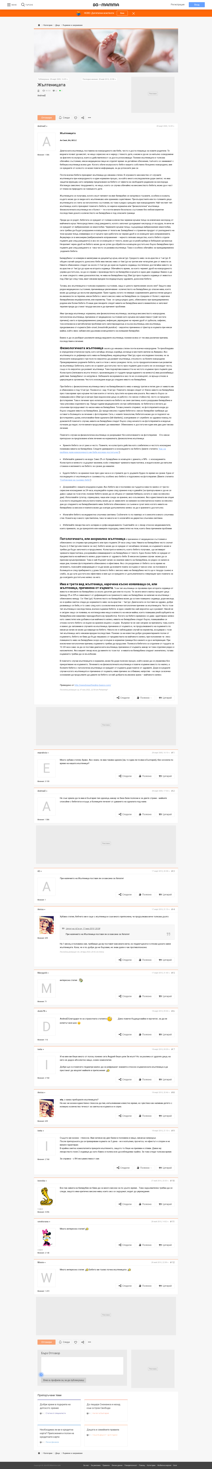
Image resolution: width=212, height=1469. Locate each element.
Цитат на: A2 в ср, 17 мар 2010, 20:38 (83, 928)
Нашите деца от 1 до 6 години (104, 1435)
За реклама (96, 1465)
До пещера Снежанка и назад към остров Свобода (103, 1406)
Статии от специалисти (56, 1413)
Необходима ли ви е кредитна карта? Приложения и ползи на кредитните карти (57, 1433)
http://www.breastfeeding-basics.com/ (93, 685)
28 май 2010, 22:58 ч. (107, 79)
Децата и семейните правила (103, 1429)
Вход (196, 4)
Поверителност (130, 1465)
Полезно (146, 697)
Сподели (125, 697)
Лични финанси (52, 1442)
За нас (86, 1465)
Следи (66, 117)
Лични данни (117, 1465)
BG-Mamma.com (54, 1465)
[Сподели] (83, 117)
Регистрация (177, 4)
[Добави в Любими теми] (75, 117)
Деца (57, 1453)
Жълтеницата (51, 84)
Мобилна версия (164, 1465)
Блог (175, 1465)
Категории (48, 1453)
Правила (106, 1465)
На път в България (100, 1413)
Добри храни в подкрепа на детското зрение (55, 1406)
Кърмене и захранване (72, 1453)
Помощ (142, 1465)
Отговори (46, 117)
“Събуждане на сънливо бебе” (75, 480)
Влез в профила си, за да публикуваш (63, 1380)
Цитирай (167, 697)
